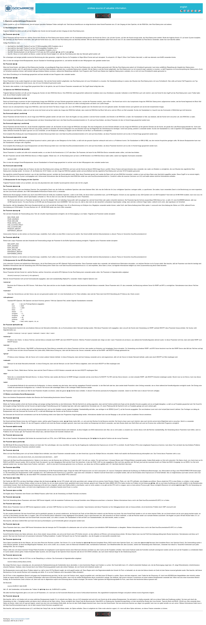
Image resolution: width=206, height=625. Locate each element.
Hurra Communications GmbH (20, 619)
